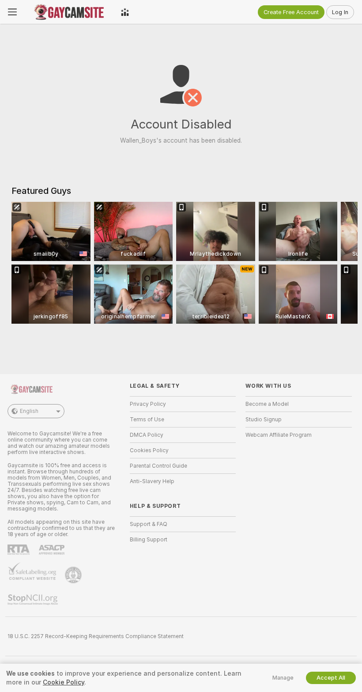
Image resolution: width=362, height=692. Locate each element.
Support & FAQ (148, 524)
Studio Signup (263, 419)
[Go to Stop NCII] (34, 599)
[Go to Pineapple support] (74, 575)
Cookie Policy (63, 682)
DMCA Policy (146, 435)
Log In (340, 12)
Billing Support (148, 540)
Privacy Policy (148, 404)
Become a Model (267, 404)
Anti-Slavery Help (152, 481)
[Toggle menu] (12, 12)
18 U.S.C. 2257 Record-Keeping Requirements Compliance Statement (96, 636)
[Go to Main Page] (69, 12)
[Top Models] (125, 12)
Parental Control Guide (158, 466)
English (29, 411)
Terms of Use (147, 419)
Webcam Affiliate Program (278, 435)
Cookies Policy (149, 450)
